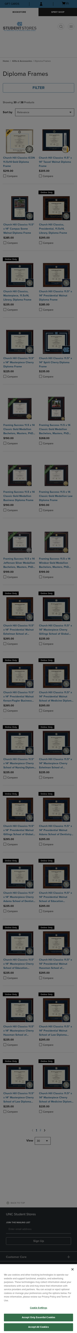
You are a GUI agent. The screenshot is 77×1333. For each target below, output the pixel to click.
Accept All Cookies (38, 1326)
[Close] (72, 1269)
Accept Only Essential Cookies (38, 1317)
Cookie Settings (38, 1307)
